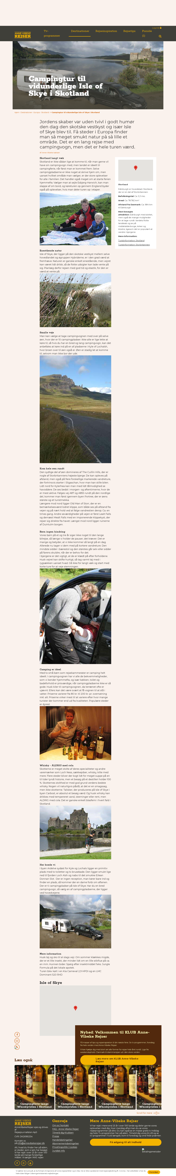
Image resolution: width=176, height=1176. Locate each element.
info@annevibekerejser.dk (31, 1143)
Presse (55, 1136)
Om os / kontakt (60, 1125)
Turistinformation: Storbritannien (134, 244)
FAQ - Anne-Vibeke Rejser (65, 1129)
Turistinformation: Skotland (131, 240)
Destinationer (80, 31)
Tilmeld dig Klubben (63, 1132)
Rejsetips (129, 31)
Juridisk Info (58, 1151)
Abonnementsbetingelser (65, 1143)
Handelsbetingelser (62, 1140)
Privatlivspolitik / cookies (64, 1147)
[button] (75, 112)
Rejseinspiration (106, 31)
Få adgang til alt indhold (125, 1142)
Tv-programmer (52, 33)
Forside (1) (147, 33)
